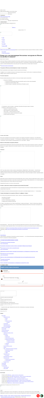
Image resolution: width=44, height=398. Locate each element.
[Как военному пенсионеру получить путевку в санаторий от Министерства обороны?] (7, 242)
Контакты (12, 395)
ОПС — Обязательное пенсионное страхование (10, 348)
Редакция (5, 395)
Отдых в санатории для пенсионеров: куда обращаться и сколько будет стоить (14, 262)
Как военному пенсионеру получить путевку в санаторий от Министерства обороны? (16, 245)
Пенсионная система (5, 331)
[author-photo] (2, 233)
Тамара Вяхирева (3, 235)
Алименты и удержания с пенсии (8, 332)
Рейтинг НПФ (4, 363)
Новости (5, 347)
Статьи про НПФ (4, 365)
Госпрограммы (6, 323)
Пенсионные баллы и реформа (8, 356)
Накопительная (8, 336)
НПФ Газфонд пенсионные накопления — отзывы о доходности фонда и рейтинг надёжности (20, 381)
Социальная (7, 343)
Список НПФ (4, 364)
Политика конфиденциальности (26, 395)
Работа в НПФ (6, 368)
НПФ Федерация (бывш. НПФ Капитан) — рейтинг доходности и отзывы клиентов (19, 380)
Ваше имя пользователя (12, 12)
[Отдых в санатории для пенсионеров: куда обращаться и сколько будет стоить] (5, 259)
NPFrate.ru (2, 49)
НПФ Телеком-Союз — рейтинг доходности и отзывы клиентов (16, 377)
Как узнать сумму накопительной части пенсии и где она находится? (17, 229)
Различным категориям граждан (10, 339)
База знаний (6, 49)
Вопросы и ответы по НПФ (6, 327)
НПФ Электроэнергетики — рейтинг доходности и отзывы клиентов (21, 376)
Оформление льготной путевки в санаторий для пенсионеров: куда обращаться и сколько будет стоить (19, 251)
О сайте (9, 395)
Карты (6, 319)
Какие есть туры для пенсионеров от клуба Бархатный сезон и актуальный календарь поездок (17, 257)
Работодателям (8, 351)
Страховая (7, 344)
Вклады (7, 318)
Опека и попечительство (5, 330)
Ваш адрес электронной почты (13, 20)
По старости (7, 355)
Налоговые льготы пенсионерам (10, 359)
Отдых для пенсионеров (11, 49)
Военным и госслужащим (10, 340)
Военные (7, 335)
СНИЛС (7, 352)
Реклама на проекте (17, 395)
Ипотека (8, 322)
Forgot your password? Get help (5, 16)
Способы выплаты (8, 360)
